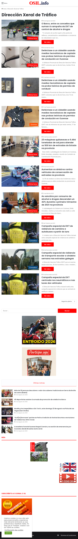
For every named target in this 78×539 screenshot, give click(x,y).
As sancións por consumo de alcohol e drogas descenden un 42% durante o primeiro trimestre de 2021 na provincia (59, 200)
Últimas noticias (39, 383)
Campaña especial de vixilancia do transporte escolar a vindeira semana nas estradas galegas (58, 255)
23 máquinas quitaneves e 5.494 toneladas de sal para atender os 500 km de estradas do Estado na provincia (59, 144)
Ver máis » (47, 42)
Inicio (4, 9)
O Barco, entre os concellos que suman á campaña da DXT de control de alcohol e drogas (58, 26)
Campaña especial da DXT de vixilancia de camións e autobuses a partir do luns (57, 229)
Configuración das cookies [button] (14, 530)
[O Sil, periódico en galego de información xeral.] (39, 3)
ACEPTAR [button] (8, 533)
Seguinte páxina (66, 301)
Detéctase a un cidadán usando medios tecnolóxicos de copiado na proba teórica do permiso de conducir (58, 84)
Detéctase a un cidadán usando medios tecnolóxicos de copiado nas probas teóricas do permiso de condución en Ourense (58, 54)
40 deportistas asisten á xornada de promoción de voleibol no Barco (40, 400)
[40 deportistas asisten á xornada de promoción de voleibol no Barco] (7, 402)
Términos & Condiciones (68, 535)
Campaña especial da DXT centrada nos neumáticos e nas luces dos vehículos (58, 280)
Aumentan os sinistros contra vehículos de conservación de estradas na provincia (57, 172)
